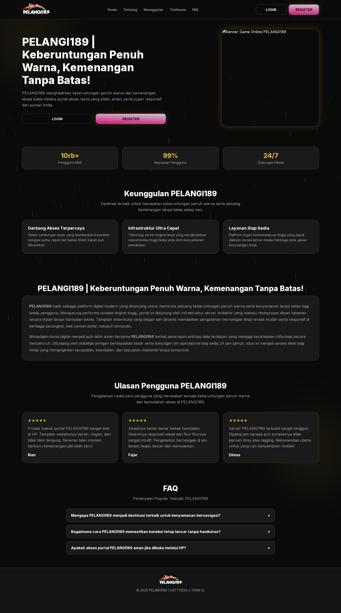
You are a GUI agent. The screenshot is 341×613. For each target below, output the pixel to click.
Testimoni (178, 10)
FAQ (195, 10)
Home (112, 10)
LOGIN (271, 10)
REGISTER (304, 10)
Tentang (130, 10)
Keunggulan (153, 10)
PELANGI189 (40, 306)
